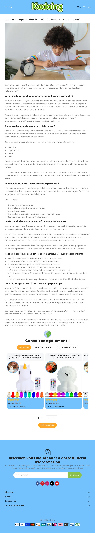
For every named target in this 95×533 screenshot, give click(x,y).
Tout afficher (47, 425)
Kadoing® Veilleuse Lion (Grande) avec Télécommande (64, 356)
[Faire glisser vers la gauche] (49, 418)
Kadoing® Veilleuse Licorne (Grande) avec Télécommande (25, 356)
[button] (13, 400)
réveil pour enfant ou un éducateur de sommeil (39, 273)
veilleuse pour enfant (41, 302)
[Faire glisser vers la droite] (54, 418)
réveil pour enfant (16, 299)
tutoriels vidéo (45, 314)
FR (78, 7)
